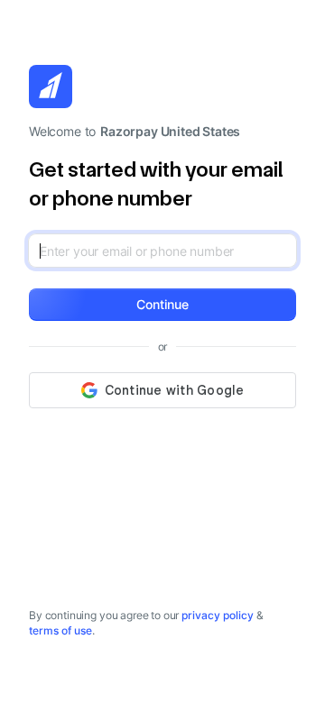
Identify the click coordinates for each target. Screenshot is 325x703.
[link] (217, 615)
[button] (162, 304)
